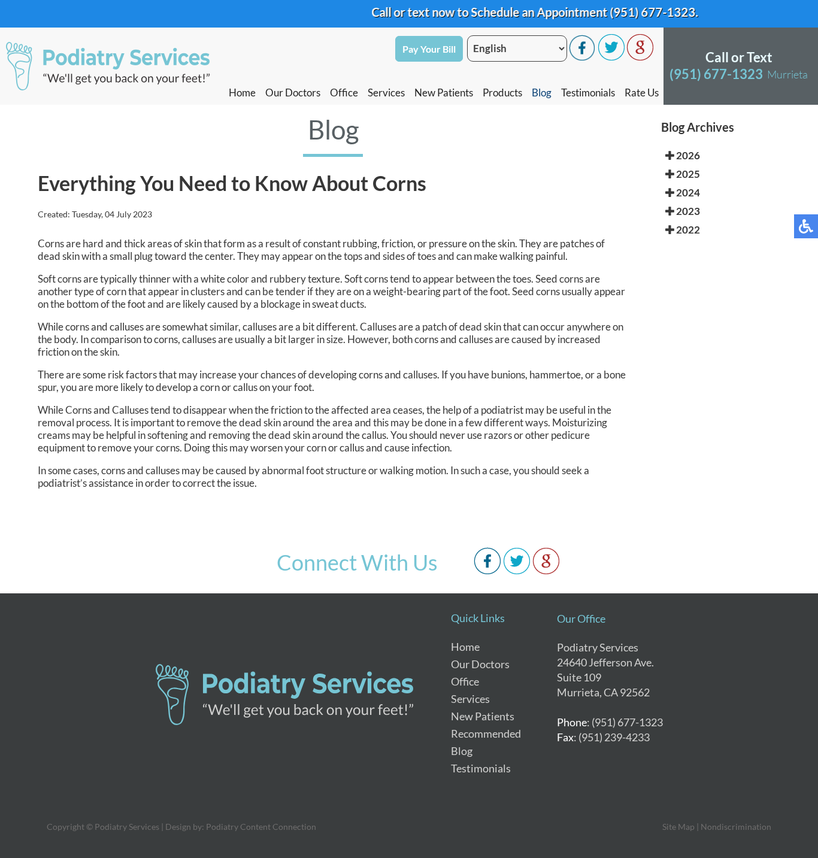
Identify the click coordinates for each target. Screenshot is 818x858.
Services (386, 92)
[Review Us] (640, 57)
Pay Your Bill (429, 48)
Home (242, 92)
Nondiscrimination (736, 826)
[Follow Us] (611, 57)
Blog (542, 92)
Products (502, 92)
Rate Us (642, 92)
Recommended (486, 733)
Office (344, 92)
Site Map (678, 826)
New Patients (443, 92)
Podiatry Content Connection (261, 826)
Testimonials (588, 92)
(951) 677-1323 (641, 12)
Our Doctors (292, 92)
